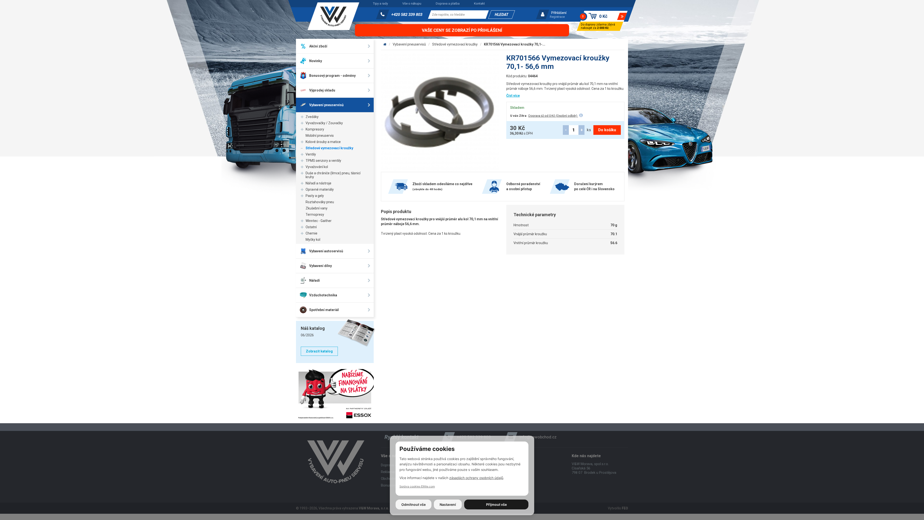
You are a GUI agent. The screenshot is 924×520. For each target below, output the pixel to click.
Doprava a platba (448, 3)
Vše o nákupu (411, 3)
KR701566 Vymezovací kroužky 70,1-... (514, 44)
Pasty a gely (315, 196)
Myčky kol (313, 239)
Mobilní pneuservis (320, 135)
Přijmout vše (496, 504)
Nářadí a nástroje (318, 183)
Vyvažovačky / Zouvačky (324, 123)
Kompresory (315, 129)
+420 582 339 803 (406, 14)
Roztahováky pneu (320, 202)
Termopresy (315, 214)
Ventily (311, 154)
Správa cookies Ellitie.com (417, 486)
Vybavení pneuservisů (409, 44)
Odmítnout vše (413, 504)
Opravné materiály (320, 189)
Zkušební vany (316, 208)
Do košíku (607, 130)
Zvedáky (312, 117)
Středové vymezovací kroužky (329, 148)
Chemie (311, 233)
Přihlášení (558, 13)
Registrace (557, 17)
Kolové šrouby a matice (323, 142)
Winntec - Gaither (319, 221)
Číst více (513, 96)
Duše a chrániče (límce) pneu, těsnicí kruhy (333, 175)
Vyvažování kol (317, 167)
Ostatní (311, 227)
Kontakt (479, 3)
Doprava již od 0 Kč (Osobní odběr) (553, 115)
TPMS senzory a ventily (323, 160)
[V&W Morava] (385, 44)
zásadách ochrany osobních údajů (476, 478)
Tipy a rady (380, 3)
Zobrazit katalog (319, 351)
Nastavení (448, 504)
